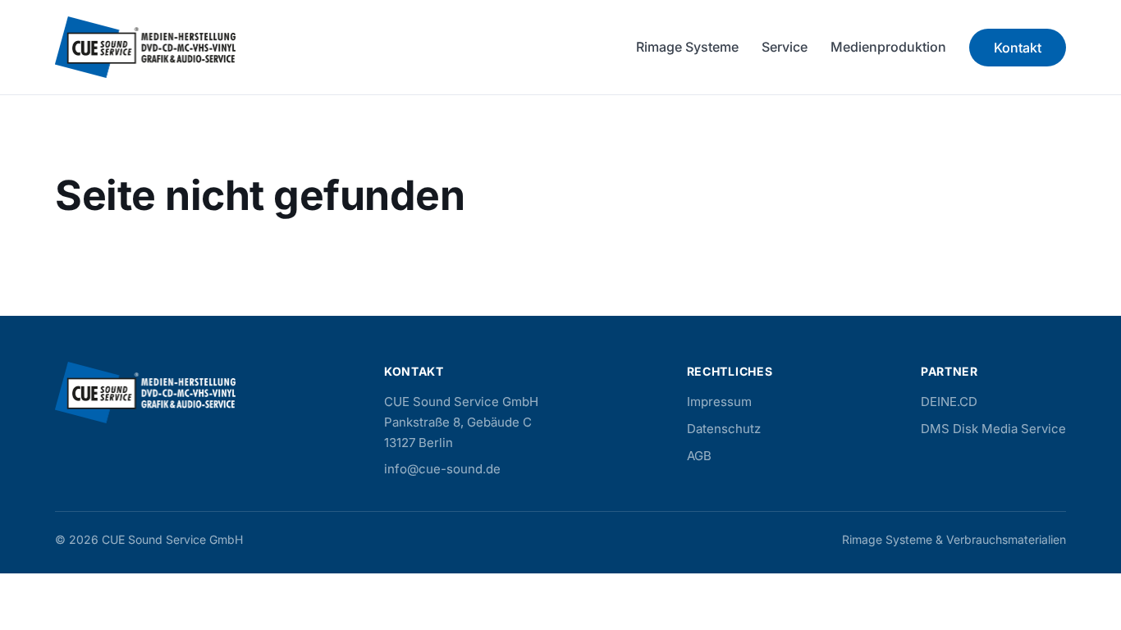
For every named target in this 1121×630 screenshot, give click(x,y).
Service (785, 47)
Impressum (719, 401)
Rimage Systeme (687, 47)
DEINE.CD (949, 401)
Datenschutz (724, 428)
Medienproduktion (888, 47)
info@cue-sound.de (442, 469)
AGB (699, 455)
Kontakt (1017, 47)
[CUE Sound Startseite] (145, 47)
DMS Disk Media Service (993, 428)
